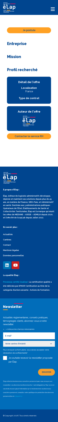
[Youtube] (15, 265)
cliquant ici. (19, 396)
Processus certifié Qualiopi (15, 282)
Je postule (29, 30)
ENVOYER (46, 372)
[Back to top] (51, 415)
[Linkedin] (7, 265)
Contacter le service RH (29, 136)
